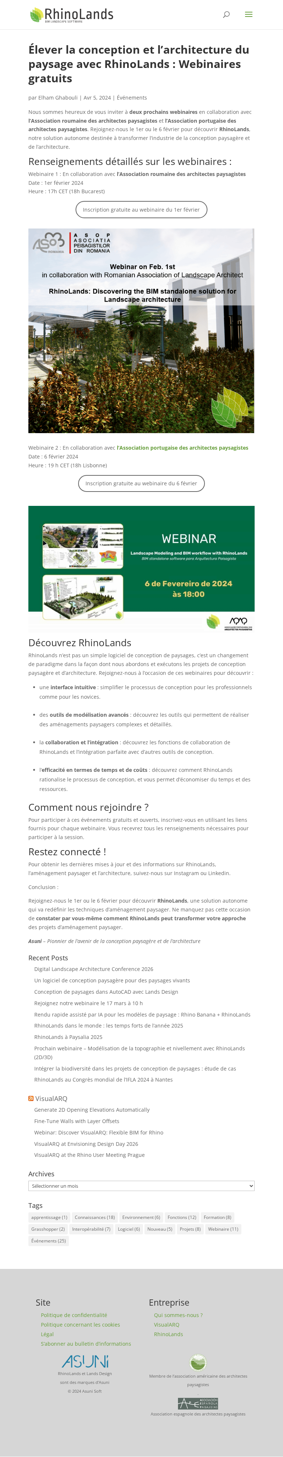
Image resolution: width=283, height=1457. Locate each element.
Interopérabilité (91, 1229)
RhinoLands (168, 1334)
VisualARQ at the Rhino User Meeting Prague (89, 1154)
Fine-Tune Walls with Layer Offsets (76, 1121)
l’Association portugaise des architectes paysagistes (182, 447)
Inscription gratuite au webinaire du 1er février (141, 209)
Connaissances (95, 1217)
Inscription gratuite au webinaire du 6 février (141, 483)
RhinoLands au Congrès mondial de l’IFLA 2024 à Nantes (103, 1079)
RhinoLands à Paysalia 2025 (68, 1036)
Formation (217, 1217)
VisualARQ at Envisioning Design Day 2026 (86, 1143)
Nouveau (159, 1229)
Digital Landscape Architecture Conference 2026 (93, 968)
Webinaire (223, 1229)
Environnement (141, 1217)
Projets (190, 1229)
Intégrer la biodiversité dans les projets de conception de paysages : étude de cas (135, 1068)
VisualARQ (51, 1098)
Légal (47, 1334)
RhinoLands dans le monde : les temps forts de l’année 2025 (108, 1025)
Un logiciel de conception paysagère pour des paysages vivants (112, 980)
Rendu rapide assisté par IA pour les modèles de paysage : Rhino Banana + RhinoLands (142, 1014)
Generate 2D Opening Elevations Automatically (92, 1109)
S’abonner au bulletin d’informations (86, 1343)
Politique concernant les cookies (80, 1324)
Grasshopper (48, 1229)
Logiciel (129, 1229)
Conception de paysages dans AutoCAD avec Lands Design (106, 991)
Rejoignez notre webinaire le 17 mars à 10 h (88, 1003)
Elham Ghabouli (58, 97)
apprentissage (49, 1217)
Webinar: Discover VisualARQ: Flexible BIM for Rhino (98, 1132)
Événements (132, 97)
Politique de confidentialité (74, 1315)
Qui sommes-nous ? (178, 1315)
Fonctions (182, 1217)
